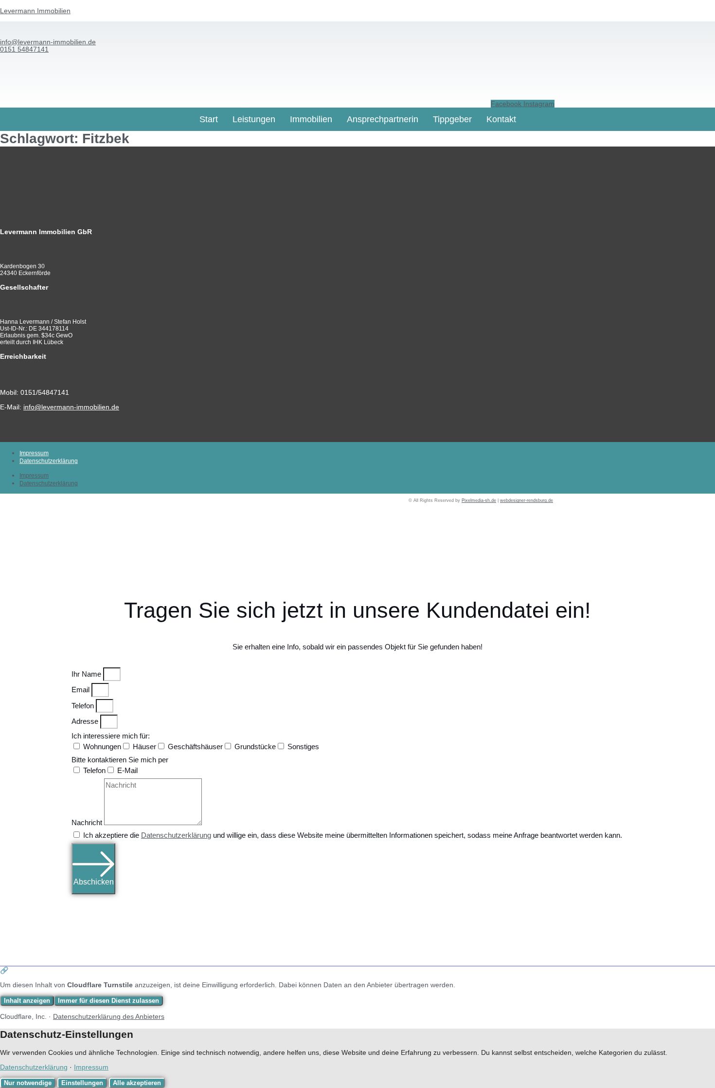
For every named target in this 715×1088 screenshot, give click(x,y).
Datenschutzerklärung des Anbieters (108, 1016)
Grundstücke (255, 746)
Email (81, 689)
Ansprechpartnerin (382, 119)
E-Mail (127, 770)
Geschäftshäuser (195, 746)
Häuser (144, 746)
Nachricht (88, 822)
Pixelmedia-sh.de (479, 500)
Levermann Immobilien (35, 11)
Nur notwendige (28, 1083)
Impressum (34, 453)
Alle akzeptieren (137, 1083)
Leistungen (253, 119)
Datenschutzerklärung (48, 461)
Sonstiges (303, 746)
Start (208, 119)
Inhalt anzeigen (27, 1000)
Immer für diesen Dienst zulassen (108, 1000)
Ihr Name (87, 674)
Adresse (86, 721)
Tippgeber (452, 119)
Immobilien (311, 119)
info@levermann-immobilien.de (48, 42)
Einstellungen (82, 1083)
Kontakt (501, 119)
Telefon (84, 705)
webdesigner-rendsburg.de (526, 500)
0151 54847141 (24, 49)
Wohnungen (102, 746)
